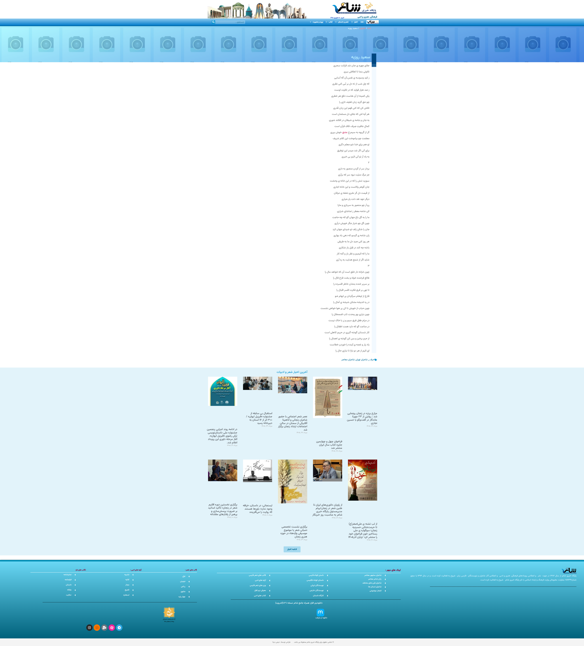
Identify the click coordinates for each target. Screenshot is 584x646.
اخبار (356, 22)
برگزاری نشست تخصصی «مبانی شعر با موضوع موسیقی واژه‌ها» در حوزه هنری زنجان (293, 532)
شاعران (362, 28)
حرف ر (371, 359)
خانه (362, 22)
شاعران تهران (362, 359)
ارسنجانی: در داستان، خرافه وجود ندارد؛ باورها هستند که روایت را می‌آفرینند (257, 509)
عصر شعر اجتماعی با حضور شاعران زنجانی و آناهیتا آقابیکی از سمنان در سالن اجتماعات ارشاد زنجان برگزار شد (292, 423)
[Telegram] (119, 627)
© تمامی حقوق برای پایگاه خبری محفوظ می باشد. (314, 642)
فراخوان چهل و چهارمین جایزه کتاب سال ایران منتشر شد (329, 444)
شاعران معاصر (348, 359)
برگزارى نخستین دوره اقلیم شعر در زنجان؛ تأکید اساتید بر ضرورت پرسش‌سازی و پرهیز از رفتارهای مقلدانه (222, 510)
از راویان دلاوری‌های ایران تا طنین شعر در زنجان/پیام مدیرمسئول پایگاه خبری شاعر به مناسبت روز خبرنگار (327, 510)
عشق (345, 132)
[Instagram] (89, 627)
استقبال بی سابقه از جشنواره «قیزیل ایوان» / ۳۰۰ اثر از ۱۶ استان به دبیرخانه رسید (259, 418)
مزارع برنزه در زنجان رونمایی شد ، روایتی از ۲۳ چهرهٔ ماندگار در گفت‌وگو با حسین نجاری (362, 418)
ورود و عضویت (318, 22)
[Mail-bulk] (104, 627)
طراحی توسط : (281, 642)
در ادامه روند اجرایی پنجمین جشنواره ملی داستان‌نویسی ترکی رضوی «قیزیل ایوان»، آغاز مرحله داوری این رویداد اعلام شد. (222, 436)
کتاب (330, 22)
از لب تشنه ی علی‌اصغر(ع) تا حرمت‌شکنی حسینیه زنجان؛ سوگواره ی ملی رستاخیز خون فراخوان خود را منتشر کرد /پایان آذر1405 (362, 530)
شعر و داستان (343, 22)
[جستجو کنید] (213, 22)
